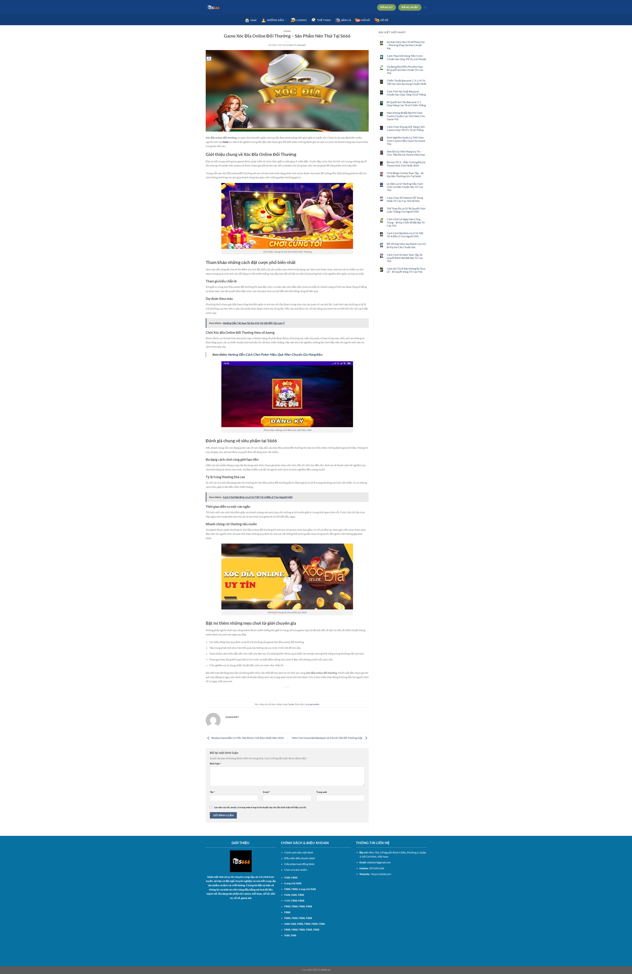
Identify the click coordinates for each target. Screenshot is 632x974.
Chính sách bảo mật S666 (298, 852)
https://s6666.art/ (381, 874)
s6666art (301, 45)
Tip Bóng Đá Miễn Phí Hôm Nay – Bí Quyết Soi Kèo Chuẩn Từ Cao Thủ (406, 69)
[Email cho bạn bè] (287, 692)
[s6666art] (222, 7)
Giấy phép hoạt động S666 (299, 863)
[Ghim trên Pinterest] (293, 692)
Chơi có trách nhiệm (295, 869)
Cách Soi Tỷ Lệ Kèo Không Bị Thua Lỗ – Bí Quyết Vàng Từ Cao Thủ (406, 270)
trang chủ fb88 (292, 883)
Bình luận (215, 763)
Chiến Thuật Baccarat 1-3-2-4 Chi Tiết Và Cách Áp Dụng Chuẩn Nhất (406, 82)
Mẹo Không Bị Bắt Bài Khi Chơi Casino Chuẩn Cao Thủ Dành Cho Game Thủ (406, 116)
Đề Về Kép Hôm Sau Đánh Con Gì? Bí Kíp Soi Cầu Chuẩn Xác (406, 245)
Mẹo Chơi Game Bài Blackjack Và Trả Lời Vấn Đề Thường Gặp (327, 737)
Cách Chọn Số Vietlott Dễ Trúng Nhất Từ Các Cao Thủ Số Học (405, 199)
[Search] (425, 7)
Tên (212, 792)
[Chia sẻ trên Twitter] (281, 692)
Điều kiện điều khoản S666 (299, 858)
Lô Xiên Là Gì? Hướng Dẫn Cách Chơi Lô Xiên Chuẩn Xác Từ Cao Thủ (405, 187)
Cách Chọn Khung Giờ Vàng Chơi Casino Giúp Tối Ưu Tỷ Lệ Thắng (406, 128)
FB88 (287, 889)
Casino (287, 31)
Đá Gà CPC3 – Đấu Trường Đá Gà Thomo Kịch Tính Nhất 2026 (406, 164)
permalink (314, 704)
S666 (210, 876)
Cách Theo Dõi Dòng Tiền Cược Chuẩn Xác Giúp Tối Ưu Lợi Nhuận (406, 57)
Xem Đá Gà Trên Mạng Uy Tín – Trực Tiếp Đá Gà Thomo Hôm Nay (406, 153)
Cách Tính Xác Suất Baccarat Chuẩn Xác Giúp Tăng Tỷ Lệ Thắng (406, 93)
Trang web (321, 792)
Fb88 (287, 877)
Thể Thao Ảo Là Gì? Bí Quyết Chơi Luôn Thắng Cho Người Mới (406, 210)
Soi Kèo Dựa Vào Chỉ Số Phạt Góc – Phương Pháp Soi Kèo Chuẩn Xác (406, 45)
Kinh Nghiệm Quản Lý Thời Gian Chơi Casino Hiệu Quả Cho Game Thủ (406, 140)
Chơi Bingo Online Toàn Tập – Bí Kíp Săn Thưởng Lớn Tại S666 (405, 174)
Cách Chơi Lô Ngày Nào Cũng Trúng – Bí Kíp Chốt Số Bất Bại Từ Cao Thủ (406, 222)
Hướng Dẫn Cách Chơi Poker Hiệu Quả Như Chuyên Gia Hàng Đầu (275, 354)
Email (266, 792)
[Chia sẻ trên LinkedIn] (299, 692)
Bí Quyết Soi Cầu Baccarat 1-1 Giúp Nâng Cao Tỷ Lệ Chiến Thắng (406, 103)
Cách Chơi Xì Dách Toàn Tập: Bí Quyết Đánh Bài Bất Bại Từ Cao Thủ (405, 257)
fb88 (287, 935)
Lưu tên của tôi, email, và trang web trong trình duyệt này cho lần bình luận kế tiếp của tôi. (260, 807)
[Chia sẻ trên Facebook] (275, 692)
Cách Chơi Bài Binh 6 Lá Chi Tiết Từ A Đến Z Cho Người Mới (405, 235)
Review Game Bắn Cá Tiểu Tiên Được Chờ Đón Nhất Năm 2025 (247, 737)
